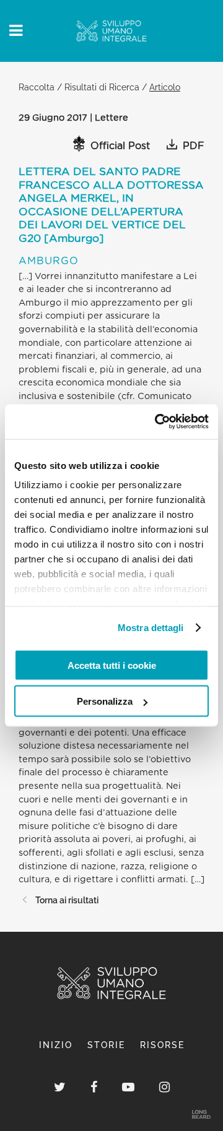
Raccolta (37, 87)
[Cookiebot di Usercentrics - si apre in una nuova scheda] (157, 422)
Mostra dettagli (151, 627)
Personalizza (105, 701)
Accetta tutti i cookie (112, 665)
